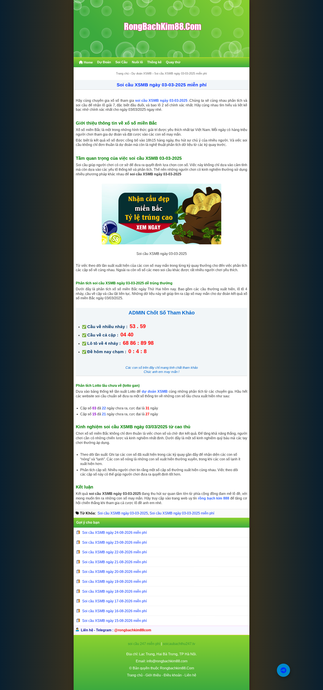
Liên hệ (190, 675)
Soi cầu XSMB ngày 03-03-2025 (123, 513)
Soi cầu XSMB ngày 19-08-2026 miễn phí (114, 581)
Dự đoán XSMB (141, 73)
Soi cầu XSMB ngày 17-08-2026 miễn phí (114, 601)
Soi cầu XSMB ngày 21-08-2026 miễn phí (114, 562)
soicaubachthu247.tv (179, 644)
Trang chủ (122, 73)
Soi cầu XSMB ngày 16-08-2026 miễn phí (114, 611)
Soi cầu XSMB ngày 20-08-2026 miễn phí (114, 572)
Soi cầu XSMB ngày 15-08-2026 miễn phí (114, 621)
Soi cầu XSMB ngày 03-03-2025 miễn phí (162, 84)
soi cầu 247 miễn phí (144, 644)
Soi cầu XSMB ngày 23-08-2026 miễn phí (114, 542)
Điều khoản (173, 675)
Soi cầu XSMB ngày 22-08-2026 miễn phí (114, 552)
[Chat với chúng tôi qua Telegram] (283, 670)
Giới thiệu (153, 675)
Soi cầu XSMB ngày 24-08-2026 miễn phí (114, 532)
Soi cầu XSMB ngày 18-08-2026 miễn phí (114, 591)
